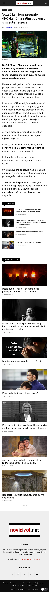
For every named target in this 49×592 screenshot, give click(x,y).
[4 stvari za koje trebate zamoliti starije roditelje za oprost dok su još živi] (24, 446)
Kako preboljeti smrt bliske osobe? (28, 242)
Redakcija (9, 27)
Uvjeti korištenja (31, 585)
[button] (4, 3)
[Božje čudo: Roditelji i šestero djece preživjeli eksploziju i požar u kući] (8, 212)
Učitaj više (24, 506)
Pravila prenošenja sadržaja (35, 583)
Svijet (9, 10)
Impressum (13, 583)
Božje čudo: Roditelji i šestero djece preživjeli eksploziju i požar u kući (20, 290)
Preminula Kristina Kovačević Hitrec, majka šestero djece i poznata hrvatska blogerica (24, 426)
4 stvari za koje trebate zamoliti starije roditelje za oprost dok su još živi (22, 461)
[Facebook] (12, 574)
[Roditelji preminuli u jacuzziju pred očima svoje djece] (24, 481)
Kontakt (22, 583)
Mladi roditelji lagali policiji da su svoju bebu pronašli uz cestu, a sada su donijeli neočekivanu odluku (30, 222)
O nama (5, 583)
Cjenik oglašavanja (18, 585)
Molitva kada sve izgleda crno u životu (29, 232)
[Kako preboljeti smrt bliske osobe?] (8, 245)
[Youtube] (37, 574)
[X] (30, 574)
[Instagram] (18, 574)
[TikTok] (24, 574)
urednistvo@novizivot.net (31, 559)
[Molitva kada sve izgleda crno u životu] (8, 234)
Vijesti (4, 10)
